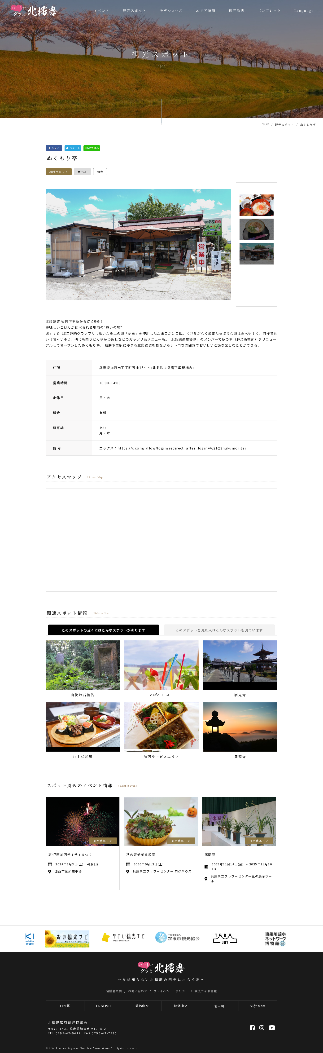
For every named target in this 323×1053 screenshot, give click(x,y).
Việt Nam (257, 1006)
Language (304, 10)
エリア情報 (206, 10)
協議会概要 (114, 991)
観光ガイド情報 (206, 991)
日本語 (65, 1006)
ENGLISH (103, 1006)
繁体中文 (142, 1006)
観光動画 (237, 10)
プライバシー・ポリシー (170, 991)
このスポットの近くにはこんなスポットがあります (103, 630)
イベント (102, 10)
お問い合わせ (137, 991)
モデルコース (171, 10)
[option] (138, 244)
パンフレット (269, 10)
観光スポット (135, 10)
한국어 (219, 1006)
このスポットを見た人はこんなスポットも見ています (219, 630)
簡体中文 (181, 1006)
